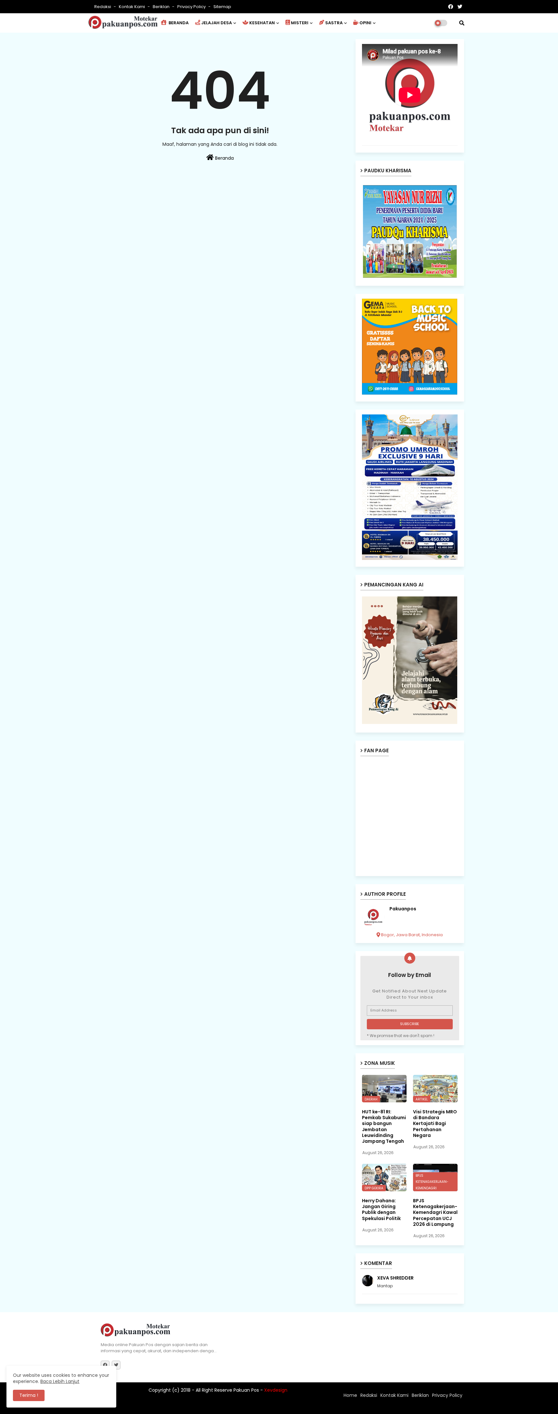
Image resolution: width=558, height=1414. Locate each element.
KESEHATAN (262, 23)
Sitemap (222, 7)
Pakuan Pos (213, 1406)
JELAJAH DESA (216, 23)
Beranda (224, 158)
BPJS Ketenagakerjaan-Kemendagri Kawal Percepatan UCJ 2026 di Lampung (435, 1212)
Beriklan (161, 7)
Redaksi (103, 7)
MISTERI (299, 23)
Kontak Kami (132, 7)
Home (350, 1395)
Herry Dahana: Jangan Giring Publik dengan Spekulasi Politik (381, 1209)
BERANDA (178, 23)
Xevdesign (275, 1390)
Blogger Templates (143, 1406)
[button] (461, 22)
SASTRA (334, 23)
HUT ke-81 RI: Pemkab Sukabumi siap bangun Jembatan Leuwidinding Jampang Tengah (384, 1126)
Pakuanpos (402, 909)
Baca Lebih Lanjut (59, 1381)
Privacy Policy (192, 7)
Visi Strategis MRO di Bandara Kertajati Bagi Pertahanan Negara (435, 1123)
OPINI (365, 23)
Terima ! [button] (28, 1395)
